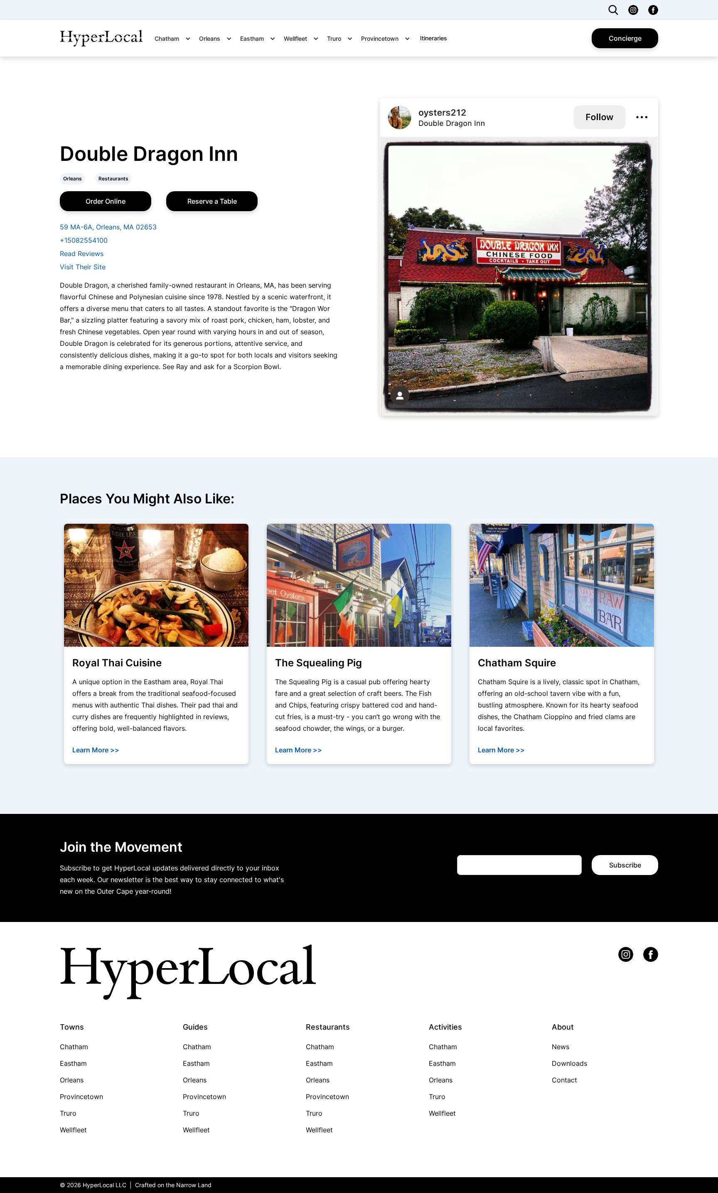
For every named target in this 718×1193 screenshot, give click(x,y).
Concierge (625, 38)
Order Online (105, 201)
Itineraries (433, 38)
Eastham (73, 1063)
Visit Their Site (83, 267)
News (560, 1047)
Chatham (74, 1047)
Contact (564, 1080)
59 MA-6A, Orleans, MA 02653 (108, 227)
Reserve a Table (212, 201)
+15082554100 (84, 240)
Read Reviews (81, 253)
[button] (175, 39)
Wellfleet (73, 1130)
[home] (101, 38)
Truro (68, 1113)
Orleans (72, 1080)
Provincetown (81, 1096)
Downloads (569, 1063)
